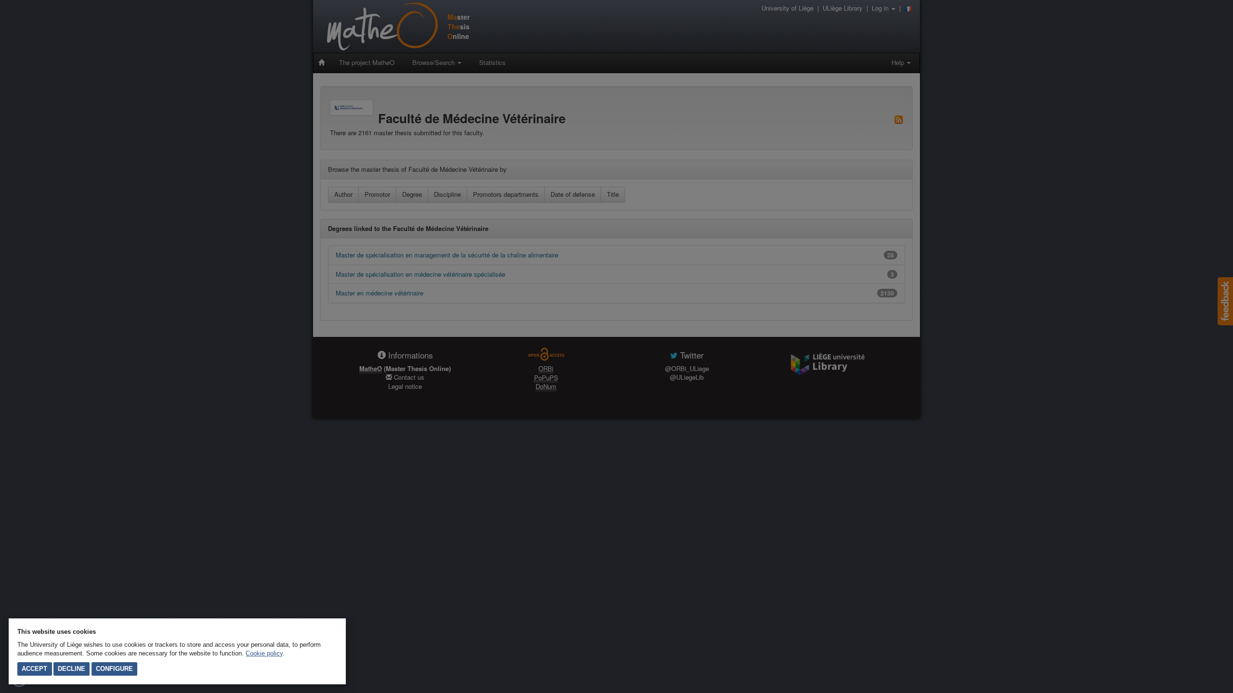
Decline (71, 668)
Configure (114, 668)
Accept (34, 668)
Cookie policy (264, 653)
